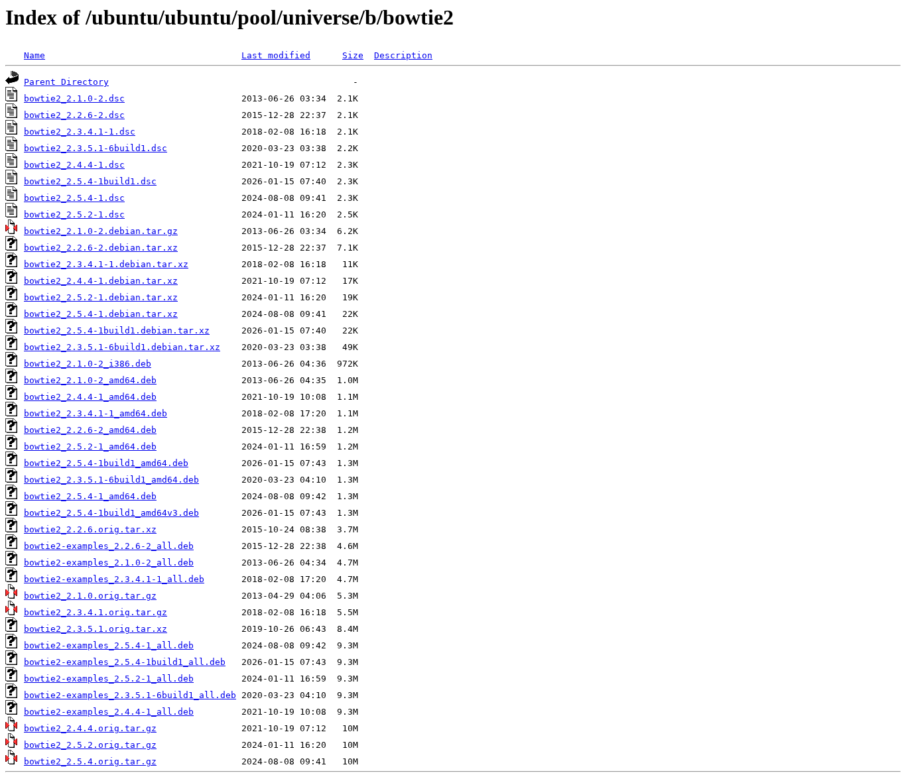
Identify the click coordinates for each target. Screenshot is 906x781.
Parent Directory (66, 82)
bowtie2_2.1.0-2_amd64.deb (90, 380)
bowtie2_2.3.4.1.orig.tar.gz (95, 612)
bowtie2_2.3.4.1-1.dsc (79, 132)
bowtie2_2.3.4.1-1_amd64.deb (95, 413)
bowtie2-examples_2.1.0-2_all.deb (109, 563)
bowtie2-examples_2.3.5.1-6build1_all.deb (130, 695)
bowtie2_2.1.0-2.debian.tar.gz (101, 231)
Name (34, 55)
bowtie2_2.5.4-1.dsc (74, 198)
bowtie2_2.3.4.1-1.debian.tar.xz (106, 264)
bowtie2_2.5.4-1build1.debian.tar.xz (117, 330)
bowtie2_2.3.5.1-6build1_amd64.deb (111, 480)
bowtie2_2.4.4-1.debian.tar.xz (101, 281)
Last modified (275, 55)
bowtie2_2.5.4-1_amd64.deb (90, 496)
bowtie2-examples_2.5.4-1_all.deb (109, 645)
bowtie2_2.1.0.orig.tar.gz (90, 596)
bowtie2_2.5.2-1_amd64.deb (90, 446)
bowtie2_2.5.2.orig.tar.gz (90, 745)
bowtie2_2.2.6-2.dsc (74, 115)
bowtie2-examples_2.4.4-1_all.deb (109, 712)
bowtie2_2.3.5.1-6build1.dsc (95, 148)
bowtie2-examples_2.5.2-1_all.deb (109, 679)
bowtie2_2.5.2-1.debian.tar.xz (101, 297)
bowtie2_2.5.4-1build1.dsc (90, 181)
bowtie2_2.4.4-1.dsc (74, 165)
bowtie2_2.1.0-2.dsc (74, 98)
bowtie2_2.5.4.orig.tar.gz (90, 761)
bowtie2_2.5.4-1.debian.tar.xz (101, 314)
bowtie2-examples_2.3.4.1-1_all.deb (114, 579)
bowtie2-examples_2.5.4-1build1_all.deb (125, 662)
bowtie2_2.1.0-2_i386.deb (87, 364)
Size (352, 55)
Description (403, 55)
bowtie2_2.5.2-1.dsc (74, 214)
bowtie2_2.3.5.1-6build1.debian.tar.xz (122, 347)
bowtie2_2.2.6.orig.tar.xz (90, 529)
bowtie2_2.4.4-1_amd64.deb (90, 397)
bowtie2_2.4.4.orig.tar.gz (90, 728)
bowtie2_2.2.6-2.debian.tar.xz (101, 248)
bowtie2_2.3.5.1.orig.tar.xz (95, 629)
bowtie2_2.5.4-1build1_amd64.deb (106, 463)
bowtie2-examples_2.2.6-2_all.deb (109, 546)
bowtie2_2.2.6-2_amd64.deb (90, 430)
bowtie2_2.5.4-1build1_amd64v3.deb (111, 513)
